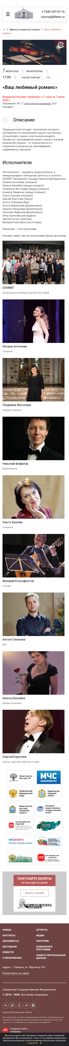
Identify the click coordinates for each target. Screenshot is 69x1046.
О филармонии (12, 958)
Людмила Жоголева (17, 405)
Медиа (40, 935)
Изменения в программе (44, 948)
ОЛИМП (8, 287)
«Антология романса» (37, 103)
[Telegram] (26, 1005)
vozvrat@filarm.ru (53, 17)
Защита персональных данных (17, 1012)
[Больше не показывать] (40, 1043)
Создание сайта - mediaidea (19, 1030)
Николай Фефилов (15, 463)
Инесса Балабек (14, 698)
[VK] (6, 1005)
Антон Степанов (14, 639)
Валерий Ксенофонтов (18, 581)
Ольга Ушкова (12, 522)
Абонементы (11, 941)
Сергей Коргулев (14, 756)
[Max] (12, 1005)
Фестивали (10, 946)
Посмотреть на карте (16, 973)
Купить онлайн (34, 892)
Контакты (9, 935)
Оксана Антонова (15, 346)
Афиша (7, 929)
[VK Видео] (33, 1005)
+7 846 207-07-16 (53, 11)
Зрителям (42, 941)
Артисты (41, 929)
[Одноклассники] (19, 1005)
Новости (8, 952)
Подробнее (32, 1043)
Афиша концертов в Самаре (24, 29)
